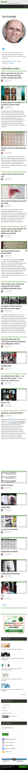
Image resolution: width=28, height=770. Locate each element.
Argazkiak (11, 63)
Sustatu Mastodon (10, 739)
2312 (2, 595)
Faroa (9, 165)
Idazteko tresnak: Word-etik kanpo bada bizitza (13, 149)
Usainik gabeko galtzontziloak (10, 573)
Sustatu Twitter (9, 742)
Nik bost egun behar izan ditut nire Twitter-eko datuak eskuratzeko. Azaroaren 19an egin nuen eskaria (12, 75)
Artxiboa (4, 707)
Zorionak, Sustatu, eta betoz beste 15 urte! (12, 175)
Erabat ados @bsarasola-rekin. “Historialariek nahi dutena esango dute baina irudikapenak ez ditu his (13, 341)
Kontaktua (4, 710)
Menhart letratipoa (7, 485)
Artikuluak (13, 61)
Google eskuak (5, 507)
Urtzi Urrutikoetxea (11, 421)
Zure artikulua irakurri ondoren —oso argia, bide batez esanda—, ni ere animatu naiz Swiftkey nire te (12, 378)
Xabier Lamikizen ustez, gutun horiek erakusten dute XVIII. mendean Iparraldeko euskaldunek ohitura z (12, 286)
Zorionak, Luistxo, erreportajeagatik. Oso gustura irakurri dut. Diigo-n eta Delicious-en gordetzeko (13, 230)
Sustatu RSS (8, 751)
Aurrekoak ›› (4, 605)
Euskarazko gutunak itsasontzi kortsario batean (10, 252)
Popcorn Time (5, 402)
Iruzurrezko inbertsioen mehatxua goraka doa (12, 649)
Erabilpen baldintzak (7, 713)
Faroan (23, 275)
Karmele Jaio (4, 156)
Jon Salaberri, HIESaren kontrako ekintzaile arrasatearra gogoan (11, 307)
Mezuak (19, 61)
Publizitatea (14, 609)
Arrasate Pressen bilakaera (9, 529)
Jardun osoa (23, 694)
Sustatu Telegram (10, 748)
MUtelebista (11, 426)
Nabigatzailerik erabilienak (9, 551)
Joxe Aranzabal (8, 80)
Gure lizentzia (13, 716)
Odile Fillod (14, 213)
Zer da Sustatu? (5, 705)
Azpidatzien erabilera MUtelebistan (12, 412)
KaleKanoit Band (6, 365)
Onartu (23, 766)
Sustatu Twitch (9, 745)
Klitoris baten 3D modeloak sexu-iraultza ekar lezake (13, 202)
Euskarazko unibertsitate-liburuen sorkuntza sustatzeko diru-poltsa (11, 669)
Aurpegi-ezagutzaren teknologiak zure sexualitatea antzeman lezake (13, 103)
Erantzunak (5, 63)
